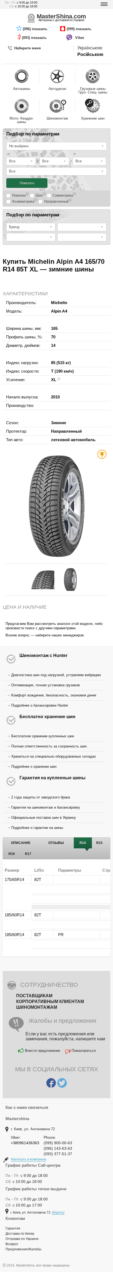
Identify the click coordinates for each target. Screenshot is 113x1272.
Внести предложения (42, 1050)
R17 (28, 854)
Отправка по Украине (22, 1239)
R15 (99, 843)
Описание (20, 843)
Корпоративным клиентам (50, 1001)
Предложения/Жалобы (23, 1249)
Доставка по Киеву (19, 1234)
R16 (12, 854)
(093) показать (35, 38)
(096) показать (36, 29)
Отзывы (56, 843)
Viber (80, 38)
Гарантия (12, 1228)
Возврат (11, 1244)
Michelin (59, 302)
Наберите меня (27, 48)
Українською (89, 48)
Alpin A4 (59, 311)
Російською (90, 54)
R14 (83, 843)
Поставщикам (34, 995)
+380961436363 (25, 1143)
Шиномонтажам (36, 1007)
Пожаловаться (84, 1050)
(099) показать (79, 29)
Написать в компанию (28, 1159)
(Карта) (58, 1212)
